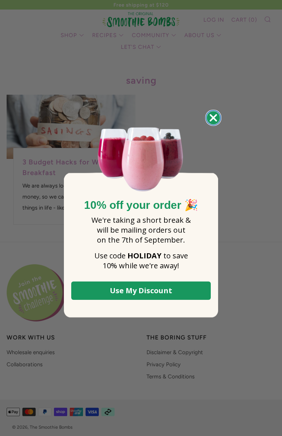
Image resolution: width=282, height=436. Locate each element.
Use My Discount (141, 290)
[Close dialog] (213, 117)
